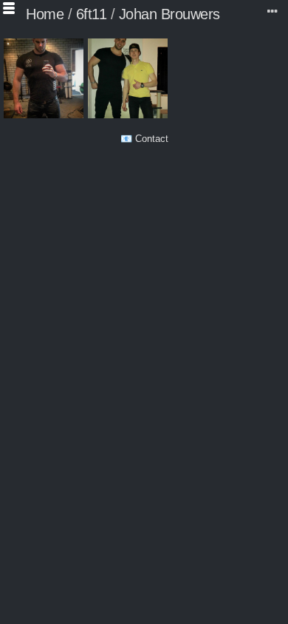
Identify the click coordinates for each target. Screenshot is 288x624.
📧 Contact (144, 138)
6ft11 (91, 14)
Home (45, 14)
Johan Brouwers (169, 14)
